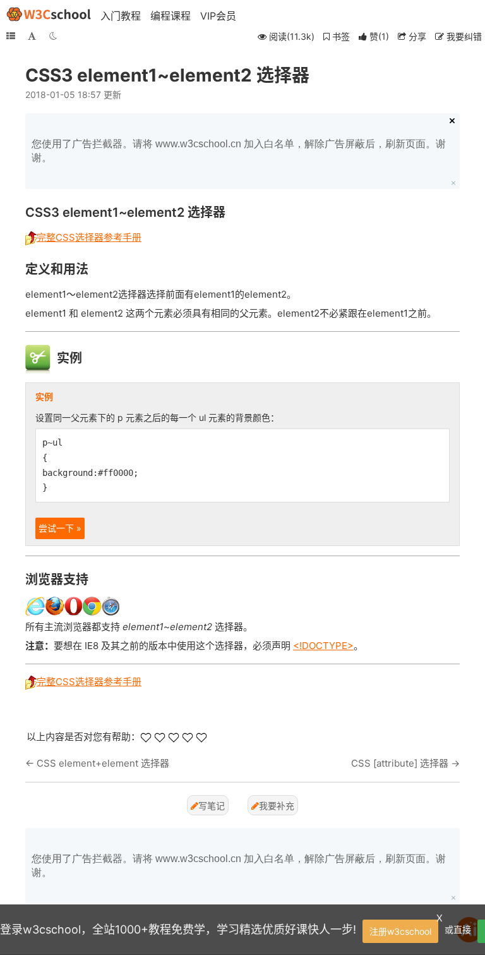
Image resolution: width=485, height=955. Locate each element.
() (379, 36)
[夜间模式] (53, 36)
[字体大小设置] (31, 36)
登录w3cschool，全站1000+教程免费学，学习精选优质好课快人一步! (178, 929)
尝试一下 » (60, 528)
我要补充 (276, 805)
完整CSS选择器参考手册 (89, 237)
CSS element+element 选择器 (103, 763)
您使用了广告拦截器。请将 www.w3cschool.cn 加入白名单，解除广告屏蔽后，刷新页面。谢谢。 (239, 150)
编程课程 (170, 15)
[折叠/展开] (10, 36)
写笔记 (211, 805)
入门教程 (120, 15)
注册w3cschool (400, 931)
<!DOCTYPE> (323, 646)
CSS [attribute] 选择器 (399, 763)
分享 (416, 36)
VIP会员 (218, 15)
